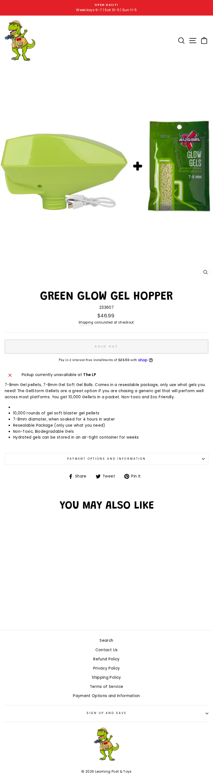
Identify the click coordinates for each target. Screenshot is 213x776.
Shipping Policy (106, 677)
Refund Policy (106, 659)
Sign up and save (107, 713)
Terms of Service (106, 686)
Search (106, 640)
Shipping (85, 322)
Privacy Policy (106, 668)
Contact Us (106, 650)
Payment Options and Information (106, 459)
